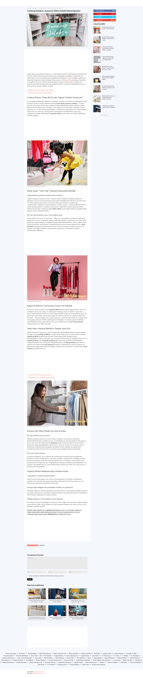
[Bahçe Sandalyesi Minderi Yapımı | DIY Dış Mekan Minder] (97, 79)
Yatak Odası (41, 545)
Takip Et (113, 13)
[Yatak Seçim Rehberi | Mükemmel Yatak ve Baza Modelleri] (78, 610)
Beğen (113, 10)
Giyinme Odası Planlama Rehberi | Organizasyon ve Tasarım (108, 38)
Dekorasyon (34, 8)
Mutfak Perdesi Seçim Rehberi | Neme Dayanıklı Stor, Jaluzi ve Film (108, 68)
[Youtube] (114, 673)
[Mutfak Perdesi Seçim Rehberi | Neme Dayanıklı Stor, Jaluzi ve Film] (97, 69)
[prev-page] (56, 623)
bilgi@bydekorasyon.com (39, 673)
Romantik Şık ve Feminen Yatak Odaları (41, 377)
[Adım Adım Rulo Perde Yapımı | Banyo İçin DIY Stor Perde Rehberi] (97, 59)
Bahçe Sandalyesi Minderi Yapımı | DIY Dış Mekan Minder (108, 78)
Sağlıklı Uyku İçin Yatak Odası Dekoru (41, 90)
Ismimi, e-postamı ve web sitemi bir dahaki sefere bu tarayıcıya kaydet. (46, 575)
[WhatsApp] (47, 549)
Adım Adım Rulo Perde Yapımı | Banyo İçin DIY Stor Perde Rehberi (108, 58)
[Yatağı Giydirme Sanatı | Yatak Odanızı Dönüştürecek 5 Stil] (78, 593)
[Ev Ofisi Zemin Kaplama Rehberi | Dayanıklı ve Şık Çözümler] (97, 89)
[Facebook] (37, 549)
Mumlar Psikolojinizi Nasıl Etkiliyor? (41, 93)
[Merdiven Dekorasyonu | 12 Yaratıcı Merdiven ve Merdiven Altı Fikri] (97, 98)
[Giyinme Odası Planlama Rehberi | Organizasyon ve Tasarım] (37, 593)
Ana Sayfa (29, 8)
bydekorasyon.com (39, 671)
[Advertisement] (57, 61)
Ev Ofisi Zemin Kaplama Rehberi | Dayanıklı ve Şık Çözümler (108, 87)
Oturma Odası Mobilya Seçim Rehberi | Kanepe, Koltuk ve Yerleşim (108, 48)
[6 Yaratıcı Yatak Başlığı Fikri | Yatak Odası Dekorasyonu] (57, 610)
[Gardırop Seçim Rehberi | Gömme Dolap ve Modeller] (57, 593)
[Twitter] (41, 549)
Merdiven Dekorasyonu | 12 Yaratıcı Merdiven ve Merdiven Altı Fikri (108, 97)
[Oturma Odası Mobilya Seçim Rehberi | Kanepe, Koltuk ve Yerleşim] (97, 49)
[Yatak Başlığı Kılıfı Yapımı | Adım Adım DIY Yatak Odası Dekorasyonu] (37, 610)
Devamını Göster (104, 115)
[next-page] (58, 623)
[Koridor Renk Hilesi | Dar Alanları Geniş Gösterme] (97, 30)
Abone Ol (113, 20)
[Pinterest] (44, 549)
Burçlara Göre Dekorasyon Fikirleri (40, 375)
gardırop (69, 80)
